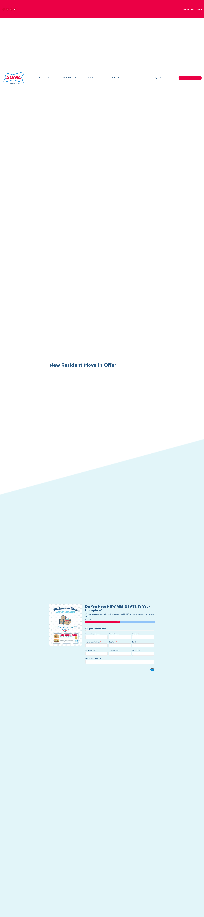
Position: (135, 634)
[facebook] (3, 9)
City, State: (112, 642)
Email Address (90, 650)
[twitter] (7, 9)
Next (152, 669)
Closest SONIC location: (93, 658)
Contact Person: (114, 634)
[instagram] (11, 9)
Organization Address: (92, 642)
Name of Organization (92, 634)
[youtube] (14, 9)
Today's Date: (136, 650)
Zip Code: (135, 642)
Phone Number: (114, 650)
